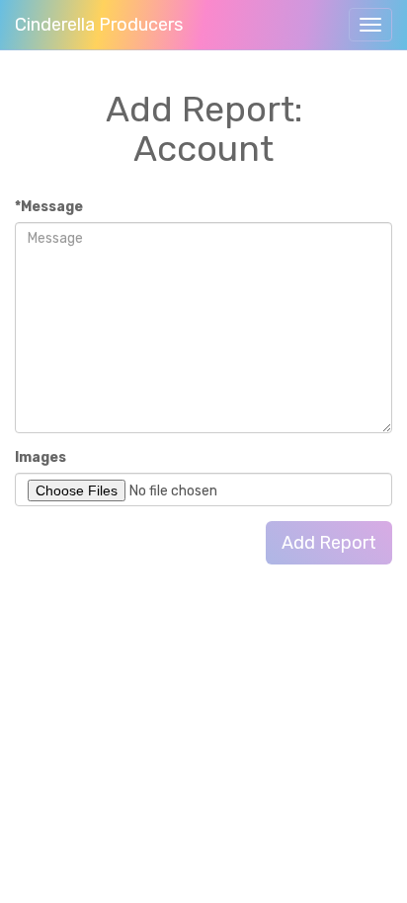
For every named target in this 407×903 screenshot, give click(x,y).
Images (40, 457)
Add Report (329, 543)
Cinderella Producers (99, 25)
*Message (49, 206)
